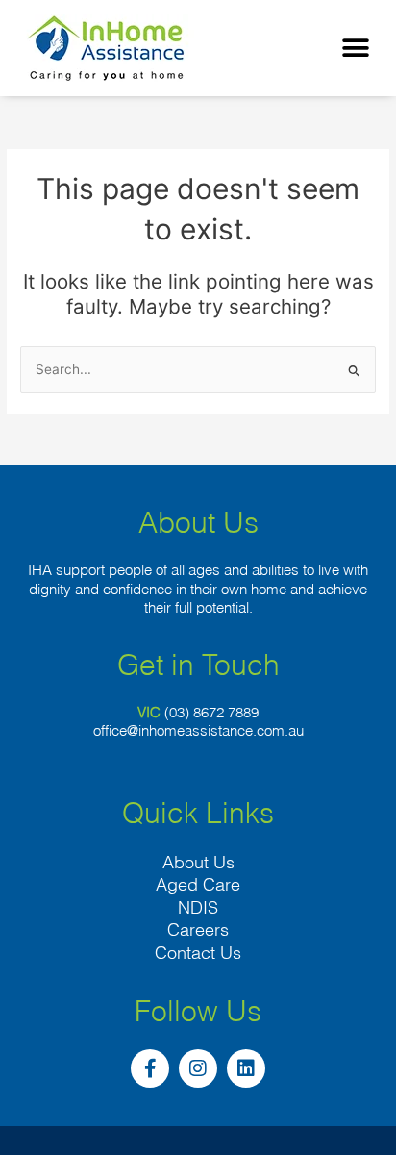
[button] (355, 48)
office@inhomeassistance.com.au (198, 730)
